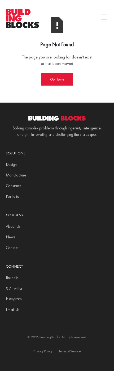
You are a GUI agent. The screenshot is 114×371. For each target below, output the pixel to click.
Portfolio (12, 196)
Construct (13, 185)
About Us (13, 226)
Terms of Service (70, 351)
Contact (12, 247)
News (10, 237)
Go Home (57, 79)
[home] (34, 17)
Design (11, 164)
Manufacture (16, 175)
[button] (103, 17)
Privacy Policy (42, 351)
